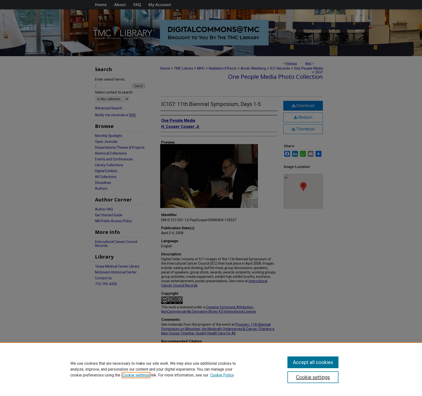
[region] (211, 369)
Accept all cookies (313, 362)
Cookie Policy (222, 375)
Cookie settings (135, 375)
